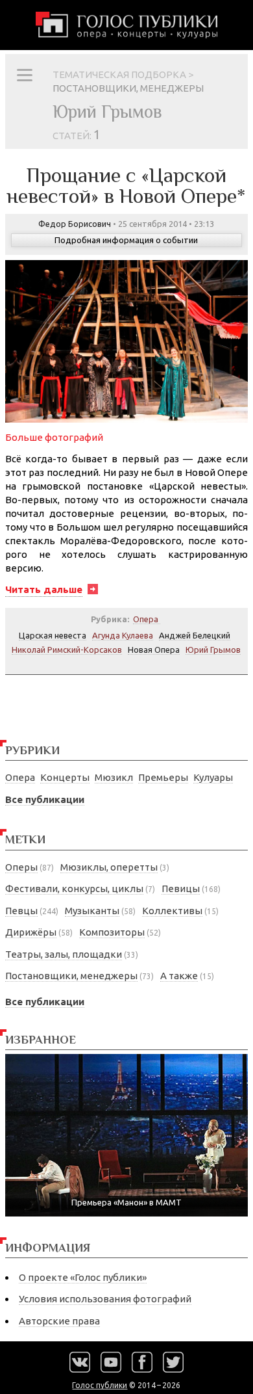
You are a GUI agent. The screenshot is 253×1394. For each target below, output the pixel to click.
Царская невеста (52, 635)
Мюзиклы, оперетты (109, 867)
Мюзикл (114, 777)
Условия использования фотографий (105, 1298)
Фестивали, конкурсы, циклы (74, 888)
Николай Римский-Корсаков (67, 649)
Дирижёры (30, 932)
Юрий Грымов (213, 649)
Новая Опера (154, 649)
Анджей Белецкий (194, 635)
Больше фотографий (54, 437)
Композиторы (112, 932)
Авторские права (59, 1320)
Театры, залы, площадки (63, 954)
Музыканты (92, 910)
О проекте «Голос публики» (83, 1277)
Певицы (181, 888)
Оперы (21, 867)
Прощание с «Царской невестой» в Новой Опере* (126, 185)
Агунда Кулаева (122, 635)
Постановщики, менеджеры (71, 975)
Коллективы (172, 910)
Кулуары (213, 777)
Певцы (21, 910)
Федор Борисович (74, 223)
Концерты (65, 777)
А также (179, 975)
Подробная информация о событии (126, 239)
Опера (20, 777)
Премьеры (163, 777)
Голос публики (99, 1385)
